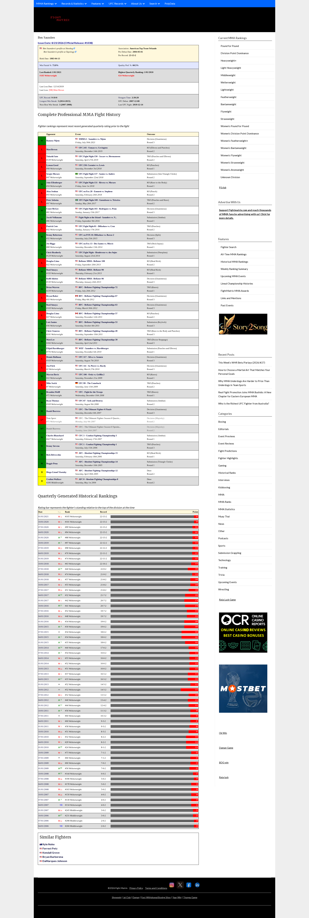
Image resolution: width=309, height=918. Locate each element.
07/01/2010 (43, 737)
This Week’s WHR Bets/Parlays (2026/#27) (241, 362)
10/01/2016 (43, 606)
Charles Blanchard (55, 435)
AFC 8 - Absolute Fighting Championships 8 (98, 479)
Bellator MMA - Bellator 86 (91, 278)
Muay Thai (224, 516)
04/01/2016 (43, 616)
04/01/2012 (43, 700)
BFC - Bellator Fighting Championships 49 (98, 331)
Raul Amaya (52, 270)
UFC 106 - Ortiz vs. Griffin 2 (91, 374)
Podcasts (223, 538)
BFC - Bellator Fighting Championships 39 (98, 339)
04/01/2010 (43, 742)
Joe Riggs (50, 243)
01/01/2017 (43, 600)
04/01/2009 (43, 763)
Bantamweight (228, 104)
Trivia (221, 574)
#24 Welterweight (126, 75)
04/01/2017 (43, 595)
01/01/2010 (43, 747)
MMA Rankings (45, 3)
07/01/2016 (43, 611)
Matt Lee (50, 339)
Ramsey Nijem (53, 140)
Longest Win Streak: (48, 101)
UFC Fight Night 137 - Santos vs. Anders (97, 174)
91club (222, 187)
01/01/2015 (43, 642)
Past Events (227, 305)
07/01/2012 (43, 695)
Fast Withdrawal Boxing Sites (156, 897)
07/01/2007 (43, 800)
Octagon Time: (124, 97)
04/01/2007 (43, 805)
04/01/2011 (43, 721)
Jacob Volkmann (54, 217)
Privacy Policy (136, 888)
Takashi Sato (52, 156)
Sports (221, 545)
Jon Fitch (50, 366)
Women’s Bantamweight (233, 147)
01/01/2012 (43, 705)
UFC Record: (45, 97)
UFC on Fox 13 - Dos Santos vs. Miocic (96, 243)
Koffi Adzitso (52, 278)
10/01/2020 (43, 522)
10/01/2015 (43, 626)
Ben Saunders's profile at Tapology (59, 52)
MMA (221, 494)
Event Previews (226, 436)
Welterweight (228, 82)
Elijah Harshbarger (55, 348)
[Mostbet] (243, 711)
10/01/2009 (43, 752)
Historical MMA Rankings (234, 261)
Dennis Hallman (53, 357)
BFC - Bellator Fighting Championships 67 (98, 296)
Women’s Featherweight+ (234, 140)
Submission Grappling (229, 552)
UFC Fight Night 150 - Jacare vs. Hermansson (99, 156)
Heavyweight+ (228, 60)
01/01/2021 (43, 516)
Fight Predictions (227, 450)
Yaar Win (177, 897)
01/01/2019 (43, 558)
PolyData (170, 3)
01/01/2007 (43, 810)
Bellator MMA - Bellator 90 (91, 270)
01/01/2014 (43, 663)
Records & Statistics (72, 3)
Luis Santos (51, 322)
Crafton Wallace (53, 479)
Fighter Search (228, 247)
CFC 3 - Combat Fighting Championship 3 (98, 435)
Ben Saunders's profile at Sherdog (58, 48)
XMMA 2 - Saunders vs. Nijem (92, 139)
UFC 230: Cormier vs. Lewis (91, 165)
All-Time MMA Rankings (234, 254)
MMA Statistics (226, 509)
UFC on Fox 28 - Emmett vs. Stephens (95, 191)
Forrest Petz (49, 848)
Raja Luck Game (227, 599)
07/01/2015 (43, 632)
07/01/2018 (43, 569)
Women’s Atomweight (232, 169)
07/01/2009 (43, 758)
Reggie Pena (52, 463)
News (221, 523)
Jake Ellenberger (54, 182)
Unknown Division (230, 177)
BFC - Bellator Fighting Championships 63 (98, 305)
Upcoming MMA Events (233, 276)
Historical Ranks (227, 472)
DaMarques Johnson (54, 860)
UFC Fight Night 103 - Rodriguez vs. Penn (98, 209)
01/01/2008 (43, 789)
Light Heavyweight (231, 67)
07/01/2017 (43, 590)
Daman (136, 897)
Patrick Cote (52, 226)
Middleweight (228, 75)
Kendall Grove (51, 852)
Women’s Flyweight (231, 155)
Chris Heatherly (53, 252)
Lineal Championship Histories (237, 283)
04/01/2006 (43, 826)
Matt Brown (59, 90)
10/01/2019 (43, 543)
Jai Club (127, 897)
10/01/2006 (43, 815)
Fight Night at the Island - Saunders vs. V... (98, 217)
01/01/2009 (43, 768)
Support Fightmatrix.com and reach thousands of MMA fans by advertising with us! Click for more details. (245, 214)
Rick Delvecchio (53, 455)
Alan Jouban (52, 191)
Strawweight (227, 118)
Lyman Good (52, 165)
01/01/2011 (43, 726)
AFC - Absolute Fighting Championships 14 (98, 462)
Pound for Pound (230, 45)
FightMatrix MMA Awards (235, 290)
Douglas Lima (52, 261)
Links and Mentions (231, 298)
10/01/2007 (43, 794)
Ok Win (223, 733)
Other (221, 531)
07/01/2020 (43, 527)
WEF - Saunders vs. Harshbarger (94, 348)
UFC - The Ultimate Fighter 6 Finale (95, 409)
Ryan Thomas (52, 400)
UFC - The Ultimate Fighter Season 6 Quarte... (99, 418)
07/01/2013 (43, 674)
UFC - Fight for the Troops (91, 392)
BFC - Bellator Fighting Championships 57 (98, 313)
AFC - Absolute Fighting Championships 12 (98, 470)
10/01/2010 (43, 731)
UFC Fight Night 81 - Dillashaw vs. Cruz (97, 226)
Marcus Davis (52, 374)
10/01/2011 (43, 711)
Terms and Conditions (156, 888)
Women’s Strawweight (232, 162)
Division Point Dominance (235, 53)
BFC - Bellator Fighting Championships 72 (98, 287)
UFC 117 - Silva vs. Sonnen (91, 357)
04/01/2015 (43, 637)
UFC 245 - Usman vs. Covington (93, 147)
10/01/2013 (43, 668)
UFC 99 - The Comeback (90, 383)
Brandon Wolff (53, 392)
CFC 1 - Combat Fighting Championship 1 (98, 444)
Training (222, 567)
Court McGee (52, 209)
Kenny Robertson (54, 235)
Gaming (222, 465)
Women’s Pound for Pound (235, 126)
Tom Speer (51, 418)
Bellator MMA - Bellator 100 (92, 261)
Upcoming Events (227, 582)
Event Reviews (226, 443)
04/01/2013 (43, 679)
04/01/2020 (43, 532)
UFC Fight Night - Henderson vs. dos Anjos (98, 252)
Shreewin (116, 897)
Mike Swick (51, 383)
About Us (136, 3)
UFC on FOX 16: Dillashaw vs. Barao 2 (96, 235)
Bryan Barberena (52, 856)
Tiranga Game (190, 897)
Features (96, 3)
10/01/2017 (43, 585)
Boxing (222, 421)
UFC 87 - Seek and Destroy (91, 400)
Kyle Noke (48, 844)
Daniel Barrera (53, 411)
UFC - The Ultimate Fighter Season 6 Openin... (100, 427)
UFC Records (116, 3)
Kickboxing (224, 487)
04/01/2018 (43, 574)
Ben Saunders (46, 37)
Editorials (223, 429)
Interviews (224, 480)
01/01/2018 (43, 579)
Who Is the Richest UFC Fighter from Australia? (243, 403)
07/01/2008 (43, 779)
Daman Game (226, 747)
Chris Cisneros (53, 331)
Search (153, 3)
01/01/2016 (43, 621)
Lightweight (227, 89)
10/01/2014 (43, 648)
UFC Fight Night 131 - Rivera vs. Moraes (97, 182)
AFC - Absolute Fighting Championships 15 (98, 453)
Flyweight (226, 111)
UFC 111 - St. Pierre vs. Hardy (92, 366)
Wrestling (223, 589)
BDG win (224, 762)
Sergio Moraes (53, 174)
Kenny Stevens (53, 446)
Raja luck (224, 777)
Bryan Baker (52, 296)
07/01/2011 (43, 716)
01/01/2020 (43, 537)
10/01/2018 (43, 564)
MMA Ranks (224, 501)
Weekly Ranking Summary (234, 268)
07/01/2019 (43, 548)
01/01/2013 (43, 684)
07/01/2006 (43, 821)
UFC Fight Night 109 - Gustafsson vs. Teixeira (99, 200)
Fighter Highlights (228, 458)
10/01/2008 (43, 773)
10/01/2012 (43, 689)
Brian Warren (52, 287)
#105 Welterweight (48, 75)
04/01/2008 (43, 784)
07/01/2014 (43, 653)
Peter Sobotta (52, 200)
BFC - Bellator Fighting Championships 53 (98, 322)
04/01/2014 (43, 658)
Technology (224, 560)
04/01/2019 (43, 553)
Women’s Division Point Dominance (240, 133)
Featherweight (228, 97)
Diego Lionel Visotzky (56, 472)
